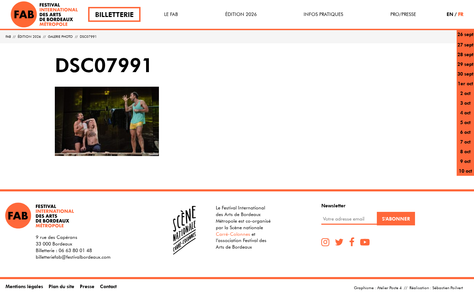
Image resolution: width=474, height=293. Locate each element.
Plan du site (61, 286)
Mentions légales (24, 286)
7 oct (465, 141)
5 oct (465, 122)
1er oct (465, 83)
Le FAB (171, 14)
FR (460, 14)
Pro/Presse (403, 14)
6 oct (465, 132)
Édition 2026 (241, 14)
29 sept (465, 64)
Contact (108, 286)
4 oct (465, 112)
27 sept (465, 44)
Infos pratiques (323, 14)
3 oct (465, 103)
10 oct (465, 170)
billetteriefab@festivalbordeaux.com (73, 257)
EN (450, 14)
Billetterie (114, 14)
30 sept (465, 73)
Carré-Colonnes (233, 234)
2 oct (465, 93)
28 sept (465, 54)
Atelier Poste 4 (389, 287)
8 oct (465, 151)
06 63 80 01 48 (75, 250)
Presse (87, 286)
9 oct (465, 161)
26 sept (465, 34)
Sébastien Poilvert (447, 287)
